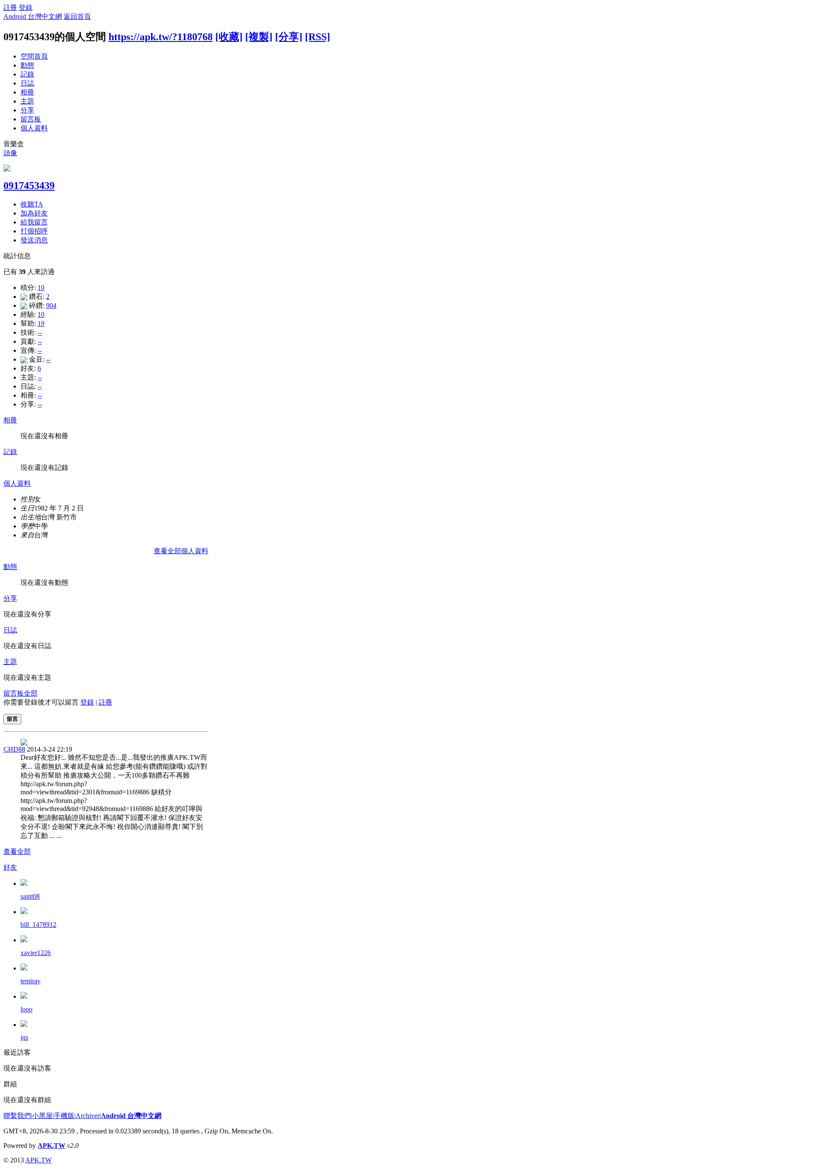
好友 (10, 867)
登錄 (25, 7)
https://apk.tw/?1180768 (160, 36)
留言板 (30, 119)
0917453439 (29, 185)
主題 (27, 101)
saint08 (30, 896)
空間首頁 (34, 56)
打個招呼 (34, 231)
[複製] (258, 36)
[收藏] (229, 36)
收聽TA (31, 204)
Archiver (88, 1115)
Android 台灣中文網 (32, 16)
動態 (27, 65)
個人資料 (34, 128)
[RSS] (317, 36)
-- (40, 332)
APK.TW (51, 1145)
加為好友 (34, 213)
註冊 (10, 7)
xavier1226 (35, 952)
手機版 (64, 1115)
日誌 (27, 83)
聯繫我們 (17, 1115)
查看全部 (17, 851)
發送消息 (34, 240)
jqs (24, 1037)
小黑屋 (42, 1115)
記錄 (27, 74)
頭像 (10, 152)
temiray (30, 981)
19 (41, 323)
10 (41, 287)
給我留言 (34, 222)
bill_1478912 (38, 924)
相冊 (27, 92)
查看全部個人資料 (181, 551)
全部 (31, 693)
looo (26, 1009)
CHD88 (14, 749)
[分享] (288, 36)
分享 (27, 110)
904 (51, 305)
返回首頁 (77, 16)
